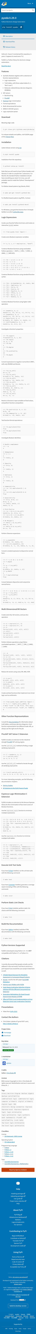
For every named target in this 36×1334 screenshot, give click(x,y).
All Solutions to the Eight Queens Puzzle (15, 788)
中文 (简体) (7, 1318)
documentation (14, 722)
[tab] (18, 36)
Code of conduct (17, 1262)
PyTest (11, 871)
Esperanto (32, 1318)
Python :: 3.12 (8, 1156)
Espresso (5, 101)
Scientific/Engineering (11, 1162)
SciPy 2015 (13, 1011)
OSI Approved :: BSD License (13, 1136)
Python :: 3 (7, 1150)
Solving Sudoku (8, 785)
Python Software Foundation (23, 1290)
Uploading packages (17, 1196)
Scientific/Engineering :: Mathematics (16, 1164)
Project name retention (17, 1201)
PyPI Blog (17, 1215)
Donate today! (18, 1284)
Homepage (7, 1032)
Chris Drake (10, 1073)
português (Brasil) (9, 1316)
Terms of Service (17, 1257)
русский (21, 1318)
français (23, 1314)
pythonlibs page (18, 212)
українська (19, 1316)
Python (6, 1148)
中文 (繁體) (14, 1318)
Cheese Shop (10, 137)
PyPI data (5, 1044)
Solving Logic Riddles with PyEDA (13, 985)
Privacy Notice (17, 1264)
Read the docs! (6, 66)
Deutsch (32, 1316)
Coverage (12, 885)
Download (7, 1036)
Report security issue (18, 1259)
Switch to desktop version (18, 1306)
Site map (18, 1297)
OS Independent (9, 1142)
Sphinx (11, 929)
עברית (26, 1318)
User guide (17, 1199)
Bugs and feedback (18, 1236)
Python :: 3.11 (8, 1154)
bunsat (5, 980)
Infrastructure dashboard (17, 1217)
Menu (29, 3)
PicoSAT (7, 98)
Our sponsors (18, 1225)
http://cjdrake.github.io (10, 1024)
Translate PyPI (17, 1241)
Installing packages (17, 1194)
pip (20, 148)
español (17, 1314)
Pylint (10, 908)
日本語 (28, 1314)
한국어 (19, 1319)
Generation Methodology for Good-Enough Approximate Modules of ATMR (16, 995)
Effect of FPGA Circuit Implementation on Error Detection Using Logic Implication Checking (17, 1000)
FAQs (18, 1203)
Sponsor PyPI (18, 1243)
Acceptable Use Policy (17, 1267)
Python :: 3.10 (8, 1152)
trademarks (15, 1289)
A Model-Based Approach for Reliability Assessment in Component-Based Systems (16, 976)
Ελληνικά (26, 1316)
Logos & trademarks (18, 1222)
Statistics (18, 1220)
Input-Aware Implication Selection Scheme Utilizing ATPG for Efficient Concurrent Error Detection (16, 989)
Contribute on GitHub (17, 1238)
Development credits (17, 1246)
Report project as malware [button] (18, 1170)
